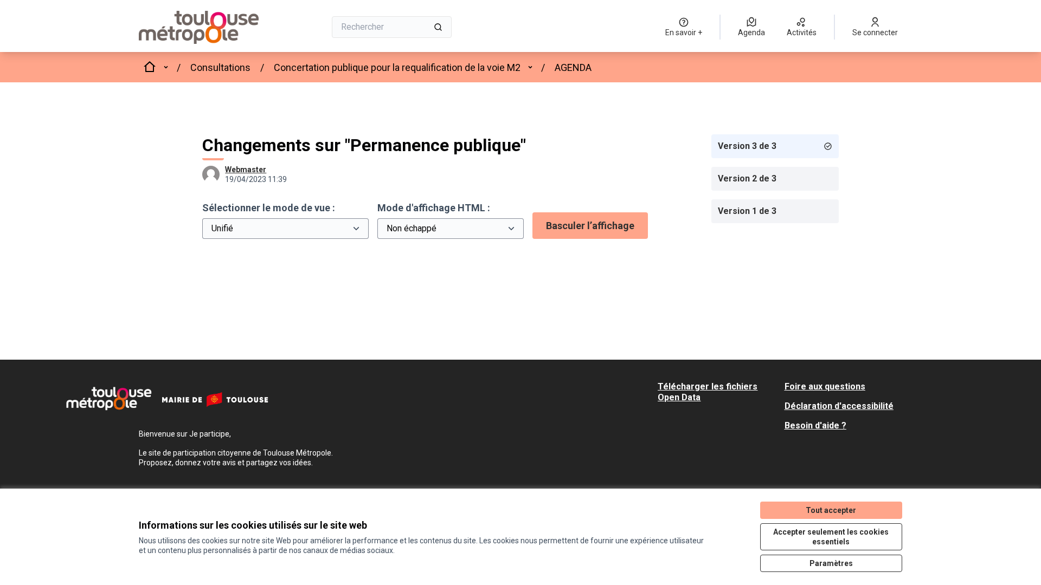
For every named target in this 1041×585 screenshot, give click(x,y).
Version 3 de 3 (747, 146)
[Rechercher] (438, 27)
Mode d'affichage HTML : (433, 207)
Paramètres (831, 563)
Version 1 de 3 (747, 211)
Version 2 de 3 (747, 178)
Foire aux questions (825, 386)
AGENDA (573, 67)
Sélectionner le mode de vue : (268, 207)
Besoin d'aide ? (815, 425)
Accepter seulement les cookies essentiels (831, 537)
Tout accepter (831, 510)
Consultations (220, 67)
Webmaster (245, 169)
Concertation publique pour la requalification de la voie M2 (397, 67)
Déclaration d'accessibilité (839, 406)
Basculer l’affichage (590, 225)
